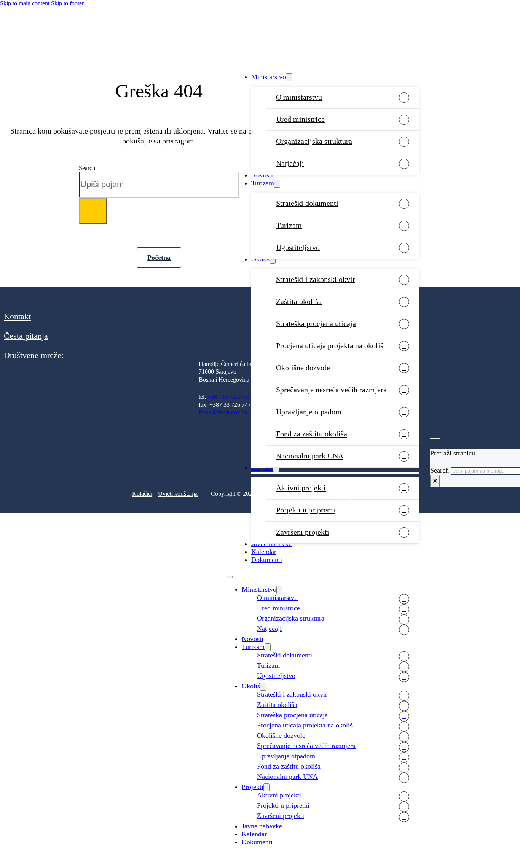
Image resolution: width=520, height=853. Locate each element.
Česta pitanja (26, 336)
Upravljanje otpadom (308, 411)
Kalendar (263, 551)
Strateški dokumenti (307, 203)
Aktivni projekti (279, 795)
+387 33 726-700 (228, 396)
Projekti (252, 787)
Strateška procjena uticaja (316, 323)
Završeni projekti (302, 532)
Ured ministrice (300, 119)
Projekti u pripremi (305, 510)
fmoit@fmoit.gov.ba (223, 412)
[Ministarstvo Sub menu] (289, 77)
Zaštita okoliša (299, 301)
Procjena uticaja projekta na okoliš (329, 345)
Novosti (262, 175)
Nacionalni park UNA (287, 776)
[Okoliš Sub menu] (273, 260)
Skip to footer (67, 3)
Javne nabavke (271, 543)
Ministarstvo (268, 77)
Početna (159, 257)
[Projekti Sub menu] (266, 787)
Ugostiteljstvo (298, 247)
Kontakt (17, 316)
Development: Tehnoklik (333, 500)
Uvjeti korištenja (178, 493)
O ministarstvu (299, 97)
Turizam (262, 183)
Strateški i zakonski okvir (315, 279)
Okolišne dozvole (303, 367)
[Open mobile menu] (230, 577)
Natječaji (290, 163)
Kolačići (142, 493)
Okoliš (260, 259)
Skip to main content (24, 3)
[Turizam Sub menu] (277, 184)
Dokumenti (266, 559)
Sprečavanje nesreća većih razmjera (331, 389)
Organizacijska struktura (314, 141)
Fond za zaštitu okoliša (311, 434)
